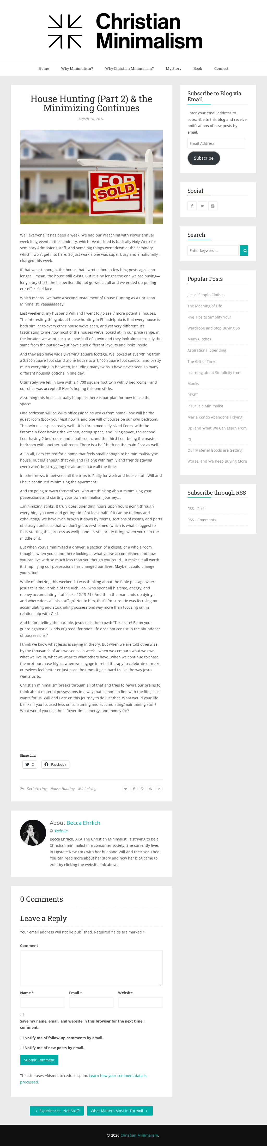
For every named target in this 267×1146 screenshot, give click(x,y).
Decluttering (37, 788)
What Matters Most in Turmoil (117, 1110)
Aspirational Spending (206, 350)
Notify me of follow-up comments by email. (64, 1037)
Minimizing (87, 788)
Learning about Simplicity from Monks (214, 378)
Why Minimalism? (77, 68)
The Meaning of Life (204, 305)
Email (75, 992)
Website (61, 830)
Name (27, 992)
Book (197, 68)
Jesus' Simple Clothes (205, 294)
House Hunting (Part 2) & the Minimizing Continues (91, 103)
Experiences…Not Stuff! (59, 1110)
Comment (29, 945)
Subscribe (204, 158)
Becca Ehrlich (83, 822)
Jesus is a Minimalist (205, 405)
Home (44, 68)
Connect (221, 68)
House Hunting (62, 788)
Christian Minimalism (139, 1135)
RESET (192, 394)
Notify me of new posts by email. (54, 1047)
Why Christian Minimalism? (129, 68)
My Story (173, 68)
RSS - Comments (201, 519)
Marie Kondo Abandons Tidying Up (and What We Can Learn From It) (217, 428)
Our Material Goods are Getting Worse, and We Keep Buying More (217, 456)
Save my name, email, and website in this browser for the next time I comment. (82, 1024)
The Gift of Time (201, 361)
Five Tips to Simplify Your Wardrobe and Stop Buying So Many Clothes (213, 328)
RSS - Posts (197, 508)
